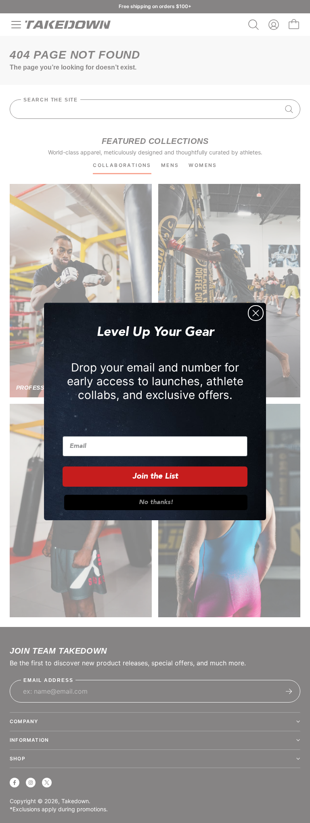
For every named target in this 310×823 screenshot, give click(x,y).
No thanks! (156, 502)
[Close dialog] (256, 313)
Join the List (155, 477)
